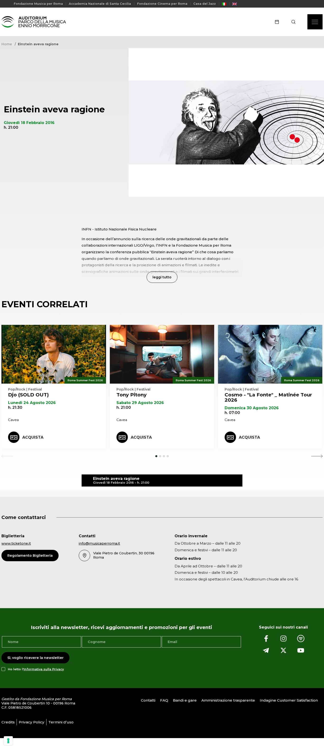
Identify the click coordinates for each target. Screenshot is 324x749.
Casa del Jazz (204, 3)
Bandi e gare (185, 700)
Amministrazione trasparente (228, 700)
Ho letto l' (36, 669)
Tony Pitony (131, 395)
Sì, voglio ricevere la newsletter (35, 658)
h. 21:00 (123, 407)
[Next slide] (317, 456)
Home (6, 44)
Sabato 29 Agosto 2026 (140, 402)
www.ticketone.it (16, 543)
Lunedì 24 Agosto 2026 (32, 402)
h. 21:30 (15, 407)
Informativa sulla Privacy (43, 669)
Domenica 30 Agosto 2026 (252, 408)
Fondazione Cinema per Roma (162, 3)
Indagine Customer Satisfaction (289, 700)
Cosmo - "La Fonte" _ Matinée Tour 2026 (268, 397)
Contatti (148, 700)
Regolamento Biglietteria (30, 555)
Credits (8, 722)
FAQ (164, 700)
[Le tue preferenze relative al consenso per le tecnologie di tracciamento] (8, 740)
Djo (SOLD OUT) (28, 395)
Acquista (32, 437)
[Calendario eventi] (278, 21)
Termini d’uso (61, 722)
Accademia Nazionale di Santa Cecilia (100, 3)
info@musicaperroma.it (99, 543)
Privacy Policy (31, 722)
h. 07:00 (232, 412)
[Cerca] (295, 21)
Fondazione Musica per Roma (38, 3)
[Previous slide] (7, 456)
